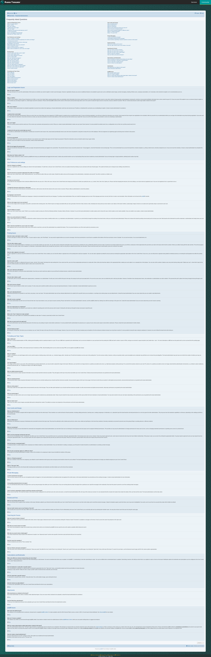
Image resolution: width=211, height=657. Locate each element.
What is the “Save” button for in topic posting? (16, 65)
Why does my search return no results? (115, 50)
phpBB (143, 196)
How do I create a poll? (11, 56)
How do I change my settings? (13, 38)
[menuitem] (15, 13)
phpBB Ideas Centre (67, 619)
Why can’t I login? (10, 28)
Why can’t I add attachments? (13, 61)
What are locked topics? (12, 81)
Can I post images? (11, 76)
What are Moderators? (111, 25)
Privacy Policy (104, 655)
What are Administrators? (112, 23)
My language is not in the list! (13, 43)
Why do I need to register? (12, 23)
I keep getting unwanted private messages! (116, 38)
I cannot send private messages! (114, 37)
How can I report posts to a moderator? (15, 64)
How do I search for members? (113, 53)
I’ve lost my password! (11, 31)
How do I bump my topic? (12, 68)
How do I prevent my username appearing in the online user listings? (21, 39)
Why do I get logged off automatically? (14, 32)
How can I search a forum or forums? (114, 49)
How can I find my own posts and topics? (115, 54)
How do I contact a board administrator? (115, 76)
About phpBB (103, 612)
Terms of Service (95, 655)
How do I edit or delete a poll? (13, 59)
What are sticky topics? (12, 80)
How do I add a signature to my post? (14, 55)
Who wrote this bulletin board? (113, 72)
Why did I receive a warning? (13, 63)
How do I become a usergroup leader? (115, 28)
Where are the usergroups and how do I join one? (117, 27)
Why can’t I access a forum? (13, 60)
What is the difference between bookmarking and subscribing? (119, 59)
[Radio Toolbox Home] (10, 2)
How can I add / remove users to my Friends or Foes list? (119, 45)
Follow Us (118, 655)
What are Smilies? (11, 75)
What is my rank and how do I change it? (15, 47)
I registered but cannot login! (13, 27)
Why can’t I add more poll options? (14, 58)
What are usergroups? (111, 26)
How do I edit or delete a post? (13, 54)
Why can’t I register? (11, 26)
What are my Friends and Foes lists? (114, 44)
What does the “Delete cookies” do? (14, 34)
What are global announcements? (14, 77)
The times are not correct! (12, 40)
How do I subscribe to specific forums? (115, 61)
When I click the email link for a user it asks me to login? (18, 48)
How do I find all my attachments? (114, 68)
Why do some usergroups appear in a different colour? (118, 30)
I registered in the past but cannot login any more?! (17, 30)
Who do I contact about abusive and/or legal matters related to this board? (122, 75)
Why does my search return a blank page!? (116, 52)
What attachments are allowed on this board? (116, 67)
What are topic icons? (11, 82)
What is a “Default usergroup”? (113, 31)
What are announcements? (12, 78)
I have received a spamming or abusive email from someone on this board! (122, 39)
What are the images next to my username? (16, 44)
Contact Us (111, 655)
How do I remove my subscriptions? (114, 62)
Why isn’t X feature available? (113, 74)
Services (194, 2)
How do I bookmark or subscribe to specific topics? (117, 60)
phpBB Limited (44, 612)
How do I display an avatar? (12, 46)
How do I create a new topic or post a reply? (16, 52)
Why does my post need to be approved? (15, 66)
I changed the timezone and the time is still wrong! (17, 42)
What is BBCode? (10, 72)
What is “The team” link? (112, 32)
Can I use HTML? (10, 73)
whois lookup (99, 626)
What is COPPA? (10, 25)
